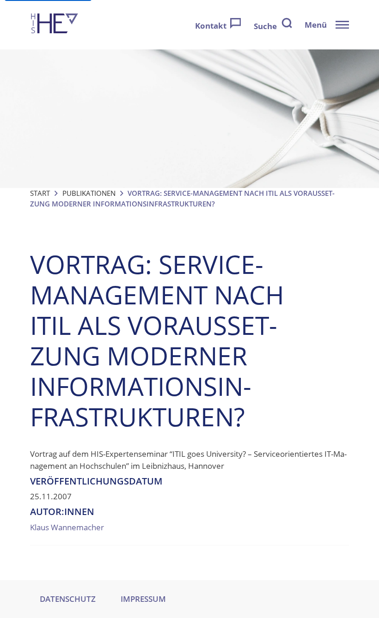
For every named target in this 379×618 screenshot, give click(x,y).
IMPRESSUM (143, 599)
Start (40, 193)
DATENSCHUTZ (68, 599)
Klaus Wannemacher (67, 527)
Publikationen (89, 193)
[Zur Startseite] (54, 24)
